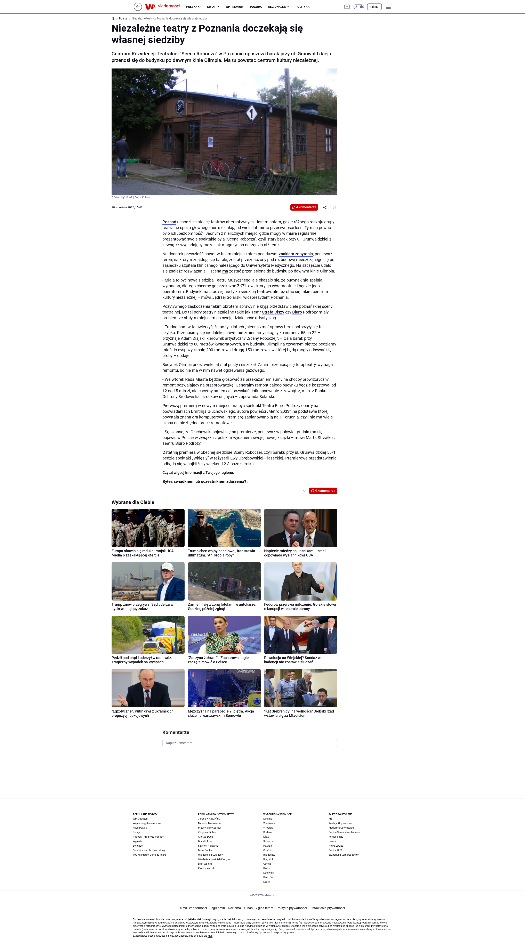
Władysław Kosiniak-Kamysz (214, 859)
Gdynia (267, 863)
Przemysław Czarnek (209, 827)
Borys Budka (205, 850)
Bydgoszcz (269, 854)
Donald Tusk (205, 841)
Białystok (268, 859)
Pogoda (256, 6)
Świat (211, 6)
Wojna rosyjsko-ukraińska (147, 823)
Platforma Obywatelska (342, 827)
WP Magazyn (140, 818)
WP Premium (234, 6)
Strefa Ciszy (273, 312)
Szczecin (268, 841)
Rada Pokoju (140, 827)
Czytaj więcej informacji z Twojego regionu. (198, 472)
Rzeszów (268, 877)
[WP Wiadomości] (165, 6)
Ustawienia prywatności (327, 908)
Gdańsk (267, 850)
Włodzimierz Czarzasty (211, 854)
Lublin (266, 881)
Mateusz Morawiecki (209, 823)
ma (225, 271)
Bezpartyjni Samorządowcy (344, 854)
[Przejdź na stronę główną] (138, 10)
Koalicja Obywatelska (340, 823)
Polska (191, 6)
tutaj (210, 935)
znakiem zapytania (296, 253)
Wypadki (138, 841)
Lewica (332, 841)
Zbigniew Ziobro (207, 832)
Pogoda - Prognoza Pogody (148, 836)
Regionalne (277, 6)
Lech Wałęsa (205, 863)
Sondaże (138, 845)
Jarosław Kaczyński (209, 818)
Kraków (267, 832)
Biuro (297, 312)
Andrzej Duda (205, 836)
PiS (330, 818)
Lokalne (267, 818)
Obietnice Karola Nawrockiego (149, 850)
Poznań (169, 221)
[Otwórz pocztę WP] (347, 6)
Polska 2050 (335, 850)
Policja (136, 832)
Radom (267, 868)
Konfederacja (336, 836)
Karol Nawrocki (206, 868)
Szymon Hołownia (208, 845)
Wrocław (268, 827)
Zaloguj (374, 6)
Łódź (266, 836)
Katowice (268, 872)
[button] (359, 6)
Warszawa (269, 823)
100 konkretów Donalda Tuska (150, 854)
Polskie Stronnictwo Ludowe (344, 832)
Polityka (302, 6)
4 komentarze (306, 207)
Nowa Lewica (336, 845)
